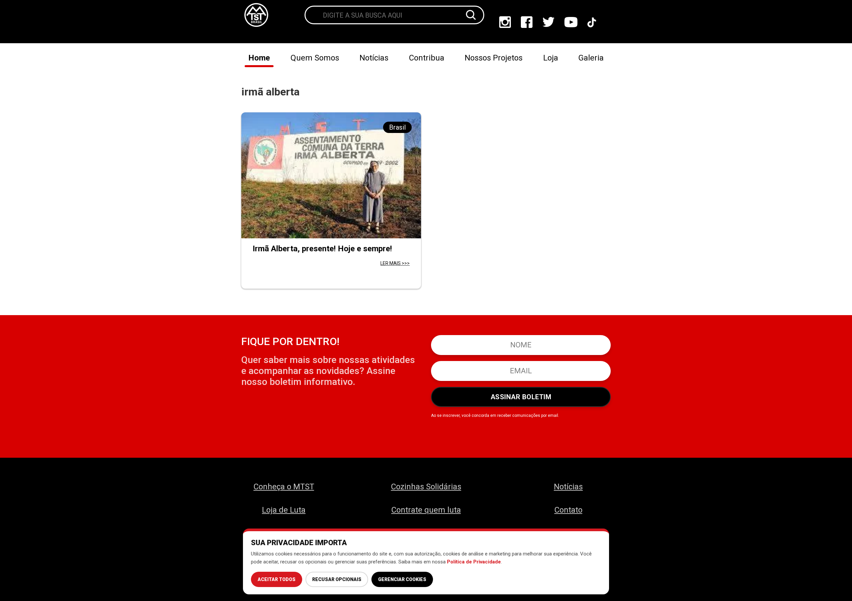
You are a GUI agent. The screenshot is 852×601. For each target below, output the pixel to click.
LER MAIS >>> (395, 263)
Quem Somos (315, 57)
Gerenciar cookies (402, 579)
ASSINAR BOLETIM (521, 397)
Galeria (591, 57)
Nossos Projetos (494, 57)
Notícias (373, 57)
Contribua (426, 57)
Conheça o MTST (284, 486)
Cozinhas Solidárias (426, 486)
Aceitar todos (277, 579)
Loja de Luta (284, 510)
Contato (568, 510)
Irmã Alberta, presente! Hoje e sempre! (322, 248)
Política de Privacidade (474, 562)
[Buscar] (471, 15)
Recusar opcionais (336, 579)
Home (259, 57)
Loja (550, 57)
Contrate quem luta (426, 510)
